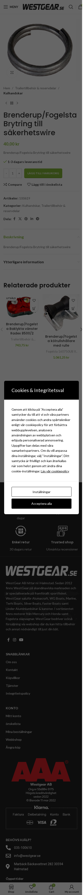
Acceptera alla (41, 503)
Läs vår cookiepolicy (55, 471)
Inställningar (41, 492)
